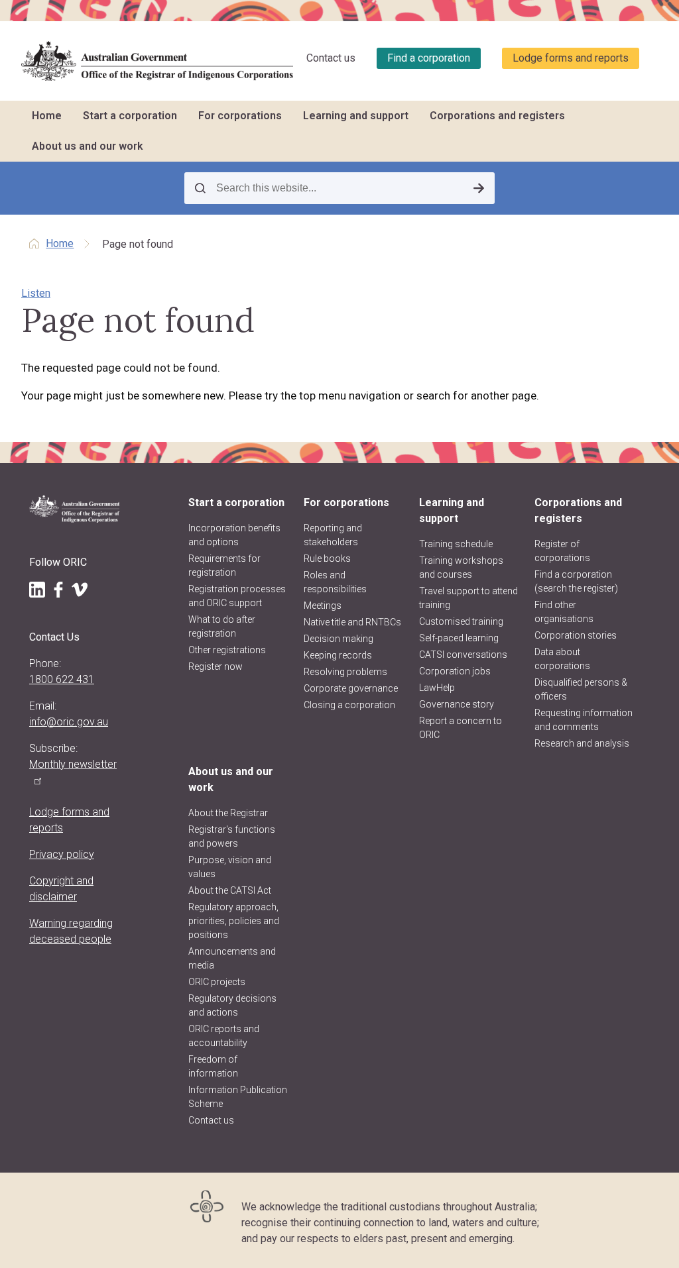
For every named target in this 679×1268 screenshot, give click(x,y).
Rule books (327, 558)
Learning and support (355, 115)
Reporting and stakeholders (333, 535)
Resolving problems (345, 671)
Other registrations (227, 650)
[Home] (157, 61)
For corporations (240, 115)
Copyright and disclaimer (61, 888)
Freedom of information (213, 1066)
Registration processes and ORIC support (237, 596)
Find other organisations (563, 612)
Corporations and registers (497, 115)
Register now (215, 666)
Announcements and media (232, 958)
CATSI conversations (463, 654)
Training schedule (456, 544)
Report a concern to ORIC (460, 727)
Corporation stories (575, 635)
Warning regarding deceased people (71, 931)
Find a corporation (428, 58)
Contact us (330, 58)
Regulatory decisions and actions (232, 1005)
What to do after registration (221, 626)
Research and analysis (581, 743)
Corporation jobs (455, 671)
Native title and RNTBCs (352, 622)
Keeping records (338, 655)
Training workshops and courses (461, 567)
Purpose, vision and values (229, 867)
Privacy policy (61, 854)
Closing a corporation (349, 705)
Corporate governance (351, 688)
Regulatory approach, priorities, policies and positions (233, 921)
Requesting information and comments (583, 720)
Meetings (322, 605)
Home (47, 115)
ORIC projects (216, 982)
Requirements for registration (224, 565)
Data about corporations (562, 659)
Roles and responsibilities (335, 582)
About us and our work (87, 146)
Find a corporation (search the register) (576, 581)
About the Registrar (228, 813)
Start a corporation (130, 115)
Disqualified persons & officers (580, 689)
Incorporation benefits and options (234, 535)
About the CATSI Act (229, 890)
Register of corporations (562, 551)
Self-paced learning (459, 638)
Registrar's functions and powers (231, 836)
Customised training (461, 621)
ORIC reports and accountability (223, 1036)
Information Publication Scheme (237, 1096)
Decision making (338, 638)
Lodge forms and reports (571, 58)
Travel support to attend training (468, 598)
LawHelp (437, 687)
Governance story (456, 704)
